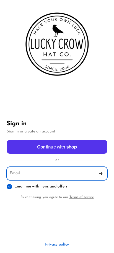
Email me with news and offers (41, 186)
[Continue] (100, 173)
